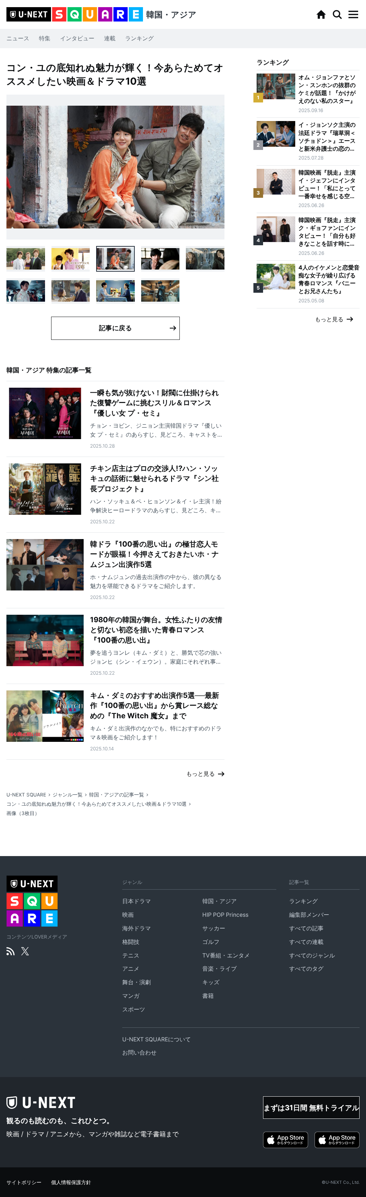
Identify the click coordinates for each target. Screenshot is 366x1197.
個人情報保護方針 (71, 1182)
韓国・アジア (219, 901)
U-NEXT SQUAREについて (156, 1039)
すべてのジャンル (312, 955)
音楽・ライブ (219, 968)
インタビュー (77, 38)
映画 (128, 914)
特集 (44, 38)
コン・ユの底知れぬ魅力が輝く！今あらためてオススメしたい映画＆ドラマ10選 (96, 804)
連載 (109, 38)
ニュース (17, 38)
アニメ (130, 968)
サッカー (213, 928)
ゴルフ (210, 942)
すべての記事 (306, 928)
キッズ (210, 982)
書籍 (208, 995)
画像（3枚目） (23, 813)
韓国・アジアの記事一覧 (116, 795)
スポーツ (133, 1009)
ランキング (139, 38)
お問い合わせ (139, 1052)
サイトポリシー (23, 1182)
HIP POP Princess (225, 914)
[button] (353, 14)
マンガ (130, 995)
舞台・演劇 (136, 982)
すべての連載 (306, 942)
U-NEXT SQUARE (26, 795)
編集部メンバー (309, 914)
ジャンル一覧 (68, 795)
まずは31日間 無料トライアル (311, 1107)
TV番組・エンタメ (226, 955)
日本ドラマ (136, 901)
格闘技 (130, 942)
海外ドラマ (136, 928)
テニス (130, 955)
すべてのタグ (306, 968)
